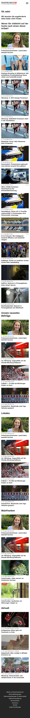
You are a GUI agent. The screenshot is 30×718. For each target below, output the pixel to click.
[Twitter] (15, 687)
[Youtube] (19, 687)
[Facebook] (10, 687)
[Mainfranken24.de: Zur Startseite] (9, 3)
